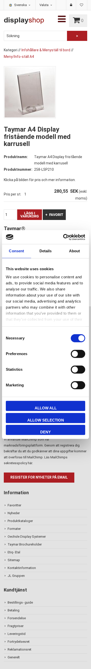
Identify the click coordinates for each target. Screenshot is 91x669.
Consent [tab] (16, 251)
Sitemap (14, 560)
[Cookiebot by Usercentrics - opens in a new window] (64, 237)
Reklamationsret (19, 649)
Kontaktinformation (22, 568)
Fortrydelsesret (19, 641)
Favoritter (14, 505)
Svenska (21, 5)
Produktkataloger (20, 521)
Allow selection (45, 420)
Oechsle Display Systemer (27, 536)
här (30, 463)
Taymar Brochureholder (25, 544)
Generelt (14, 657)
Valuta (44, 5)
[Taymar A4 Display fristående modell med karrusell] (30, 92)
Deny (45, 432)
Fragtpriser (16, 626)
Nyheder (14, 513)
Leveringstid (17, 634)
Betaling (13, 610)
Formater (14, 529)
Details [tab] (45, 251)
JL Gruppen (16, 576)
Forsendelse (17, 618)
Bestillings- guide (20, 602)
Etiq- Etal (14, 552)
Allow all (46, 408)
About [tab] (74, 251)
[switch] (78, 354)
